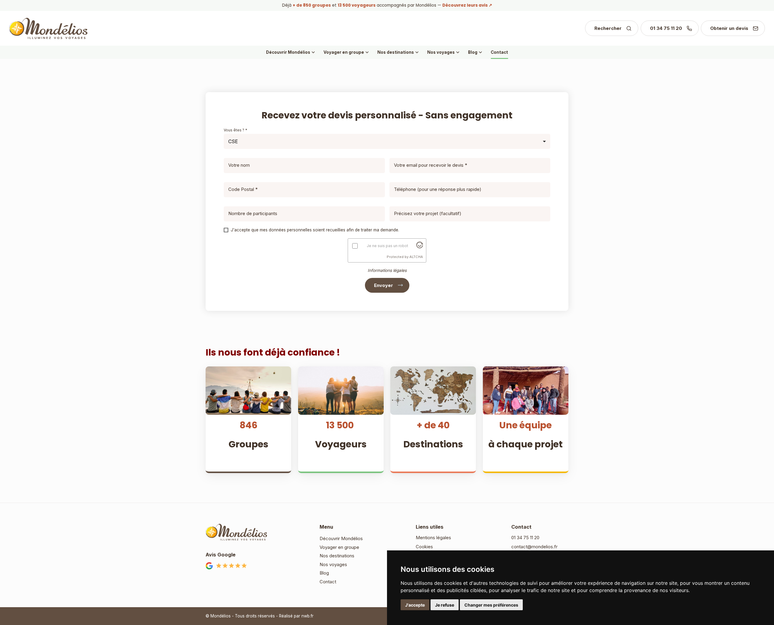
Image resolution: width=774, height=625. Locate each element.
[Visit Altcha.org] (419, 247)
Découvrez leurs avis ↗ (467, 5)
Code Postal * (243, 189)
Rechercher (608, 28)
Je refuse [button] (444, 604)
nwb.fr (307, 616)
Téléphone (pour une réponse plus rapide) (437, 189)
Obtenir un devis (729, 28)
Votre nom (239, 165)
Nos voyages (444, 52)
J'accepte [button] (415, 604)
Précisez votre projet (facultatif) (427, 213)
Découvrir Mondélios (291, 52)
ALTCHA (416, 257)
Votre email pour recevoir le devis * (430, 165)
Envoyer (383, 285)
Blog (475, 52)
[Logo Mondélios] (48, 28)
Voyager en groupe (347, 52)
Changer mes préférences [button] (491, 604)
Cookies (424, 546)
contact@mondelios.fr (534, 546)
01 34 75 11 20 (666, 28)
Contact (499, 52)
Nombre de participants (252, 213)
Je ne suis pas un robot (387, 245)
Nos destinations (398, 52)
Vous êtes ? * (235, 130)
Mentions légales (433, 537)
